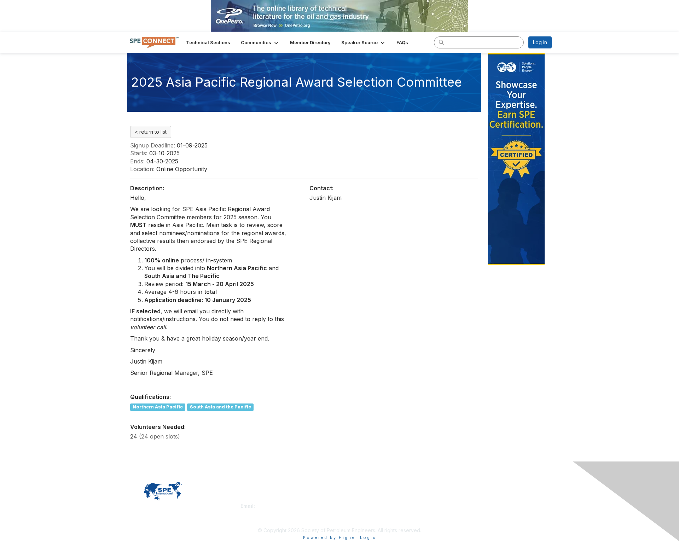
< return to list (151, 132)
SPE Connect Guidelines (473, 506)
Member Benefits (362, 506)
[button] (260, 42)
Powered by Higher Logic (339, 537)
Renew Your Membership (371, 499)
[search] (441, 42)
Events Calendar (361, 513)
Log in (540, 42)
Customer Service (261, 499)
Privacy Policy (461, 499)
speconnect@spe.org (282, 506)
